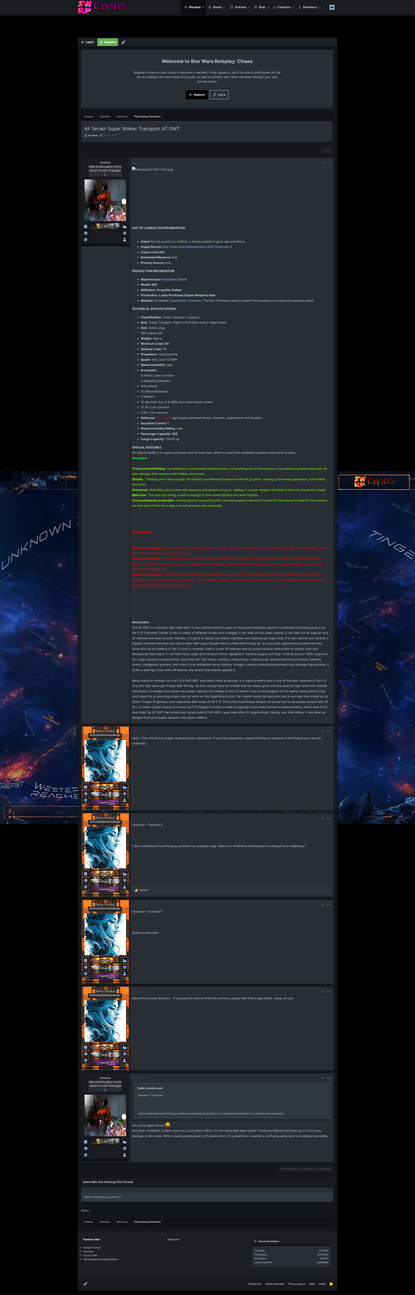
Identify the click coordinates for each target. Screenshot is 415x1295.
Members (310, 7)
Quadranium (178, 300)
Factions (284, 7)
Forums (195, 7)
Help (312, 1283)
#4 (328, 904)
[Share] (323, 162)
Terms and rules (274, 1283)
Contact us (254, 1283)
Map (262, 7)
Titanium (209, 300)
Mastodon (174, 1239)
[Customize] (123, 42)
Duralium (195, 300)
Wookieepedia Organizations (100, 1259)
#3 (328, 818)
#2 (328, 731)
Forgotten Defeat (175, 279)
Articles (240, 7)
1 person (143, 889)
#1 (328, 162)
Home (322, 1283)
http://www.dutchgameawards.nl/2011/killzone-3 (197, 246)
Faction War (90, 1255)
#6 (328, 1078)
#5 (328, 991)
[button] (203, 7)
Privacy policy (296, 1283)
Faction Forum (92, 1247)
